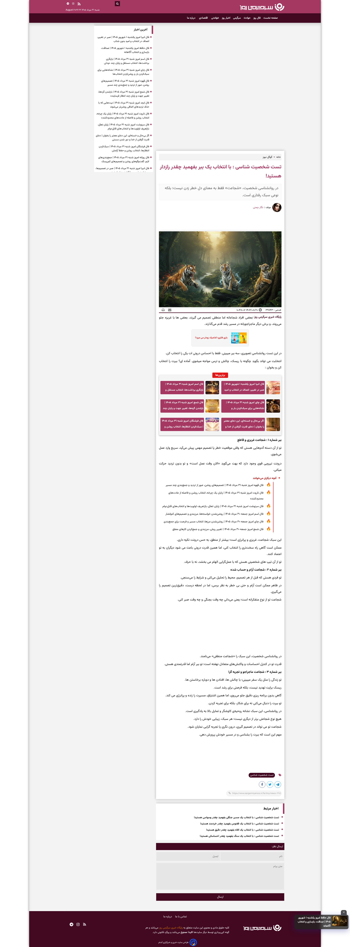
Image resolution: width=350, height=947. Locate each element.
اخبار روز (226, 18)
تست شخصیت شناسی (261, 775)
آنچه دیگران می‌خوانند (264, 478)
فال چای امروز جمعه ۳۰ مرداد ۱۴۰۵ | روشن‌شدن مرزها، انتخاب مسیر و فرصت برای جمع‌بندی (213, 522)
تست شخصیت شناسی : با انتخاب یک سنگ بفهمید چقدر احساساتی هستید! (239, 836)
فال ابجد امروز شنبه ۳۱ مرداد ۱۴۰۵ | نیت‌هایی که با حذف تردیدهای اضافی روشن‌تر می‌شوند (123, 105)
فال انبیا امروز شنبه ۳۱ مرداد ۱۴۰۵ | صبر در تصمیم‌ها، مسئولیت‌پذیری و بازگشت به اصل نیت (122, 171)
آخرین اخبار (140, 30)
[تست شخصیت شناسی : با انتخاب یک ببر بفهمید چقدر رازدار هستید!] (278, 785)
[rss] (79, 4)
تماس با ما (181, 917)
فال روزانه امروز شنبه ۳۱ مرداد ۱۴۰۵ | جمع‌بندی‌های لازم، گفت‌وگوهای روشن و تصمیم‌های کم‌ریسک (123, 160)
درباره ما (191, 18)
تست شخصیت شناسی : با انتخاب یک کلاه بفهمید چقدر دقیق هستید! (242, 830)
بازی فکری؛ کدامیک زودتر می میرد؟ (211, 338)
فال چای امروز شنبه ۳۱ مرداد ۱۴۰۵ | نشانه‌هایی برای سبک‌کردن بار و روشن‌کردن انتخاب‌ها (245, 406)
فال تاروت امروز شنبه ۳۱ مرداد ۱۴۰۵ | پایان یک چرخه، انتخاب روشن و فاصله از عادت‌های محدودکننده (215, 496)
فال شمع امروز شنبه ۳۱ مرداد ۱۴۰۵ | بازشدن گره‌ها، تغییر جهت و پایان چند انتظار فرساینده (183, 406)
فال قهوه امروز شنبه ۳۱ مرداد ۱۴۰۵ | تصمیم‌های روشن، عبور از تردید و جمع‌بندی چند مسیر (214, 485)
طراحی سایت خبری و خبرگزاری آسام (173, 942)
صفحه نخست (270, 18)
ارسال (220, 897)
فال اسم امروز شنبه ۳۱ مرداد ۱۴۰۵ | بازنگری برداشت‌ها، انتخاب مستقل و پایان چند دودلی (184, 388)
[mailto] (168, 310)
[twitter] (270, 785)
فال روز (256, 18)
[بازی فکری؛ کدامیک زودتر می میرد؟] (238, 338)
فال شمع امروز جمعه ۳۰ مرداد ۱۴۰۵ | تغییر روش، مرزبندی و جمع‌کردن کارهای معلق (217, 529)
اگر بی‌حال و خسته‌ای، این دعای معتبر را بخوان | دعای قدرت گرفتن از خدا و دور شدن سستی (244, 425)
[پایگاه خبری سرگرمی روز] (262, 7)
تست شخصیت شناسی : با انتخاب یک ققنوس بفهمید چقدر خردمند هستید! (239, 824)
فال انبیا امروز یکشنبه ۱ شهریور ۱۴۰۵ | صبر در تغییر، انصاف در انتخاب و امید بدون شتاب (244, 388)
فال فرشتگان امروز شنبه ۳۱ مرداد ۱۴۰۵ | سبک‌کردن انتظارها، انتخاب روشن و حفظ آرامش (182, 425)
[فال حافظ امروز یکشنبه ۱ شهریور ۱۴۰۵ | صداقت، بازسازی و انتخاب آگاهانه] (340, 921)
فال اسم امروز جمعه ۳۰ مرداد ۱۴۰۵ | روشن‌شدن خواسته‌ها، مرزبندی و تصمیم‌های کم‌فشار (214, 514)
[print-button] (163, 310)
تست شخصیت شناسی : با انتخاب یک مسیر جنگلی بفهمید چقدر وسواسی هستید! (236, 818)
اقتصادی (203, 18)
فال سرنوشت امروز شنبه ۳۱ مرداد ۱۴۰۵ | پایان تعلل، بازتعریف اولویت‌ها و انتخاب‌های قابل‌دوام (212, 506)
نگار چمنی (258, 208)
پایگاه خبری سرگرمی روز (267, 317)
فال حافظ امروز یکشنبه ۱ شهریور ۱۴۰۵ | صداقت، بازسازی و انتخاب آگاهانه (314, 922)
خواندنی (215, 18)
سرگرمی (237, 18)
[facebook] (262, 785)
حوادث (247, 18)
